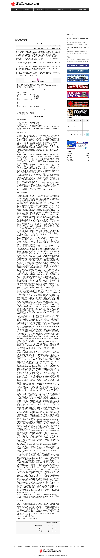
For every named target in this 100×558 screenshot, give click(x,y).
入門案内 (70, 546)
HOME (17, 9)
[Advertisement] (50, 22)
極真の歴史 (27, 546)
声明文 (68, 57)
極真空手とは (39, 9)
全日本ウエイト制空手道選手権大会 (47, 546)
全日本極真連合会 (35, 546)
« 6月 (68, 140)
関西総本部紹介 (28, 9)
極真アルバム (61, 9)
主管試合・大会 (50, 9)
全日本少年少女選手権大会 (61, 546)
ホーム (15, 546)
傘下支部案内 (76, 546)
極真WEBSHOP (82, 9)
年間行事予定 (72, 9)
